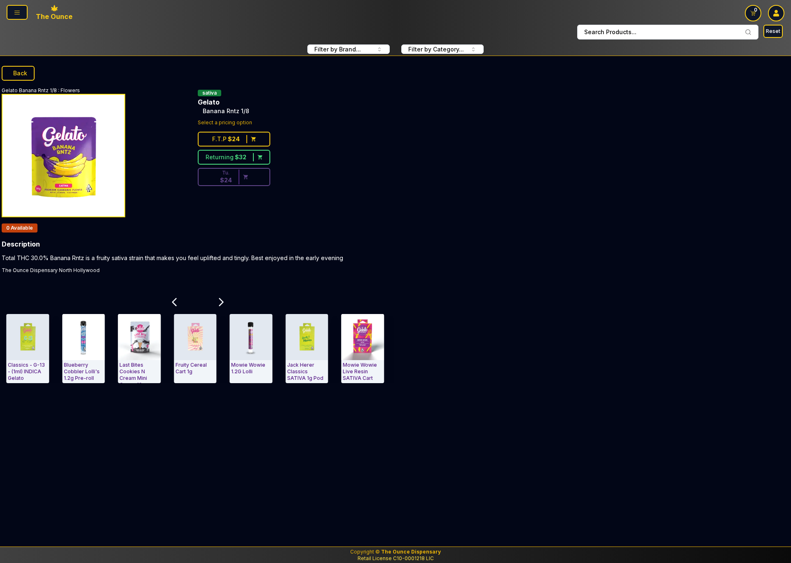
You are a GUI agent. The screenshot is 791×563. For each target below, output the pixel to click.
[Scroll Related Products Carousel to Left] (174, 302)
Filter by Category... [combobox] (436, 49)
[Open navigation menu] (17, 12)
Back (20, 73)
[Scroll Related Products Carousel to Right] (221, 302)
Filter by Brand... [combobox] (337, 49)
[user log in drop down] (776, 13)
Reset (773, 31)
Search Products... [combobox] (610, 31)
